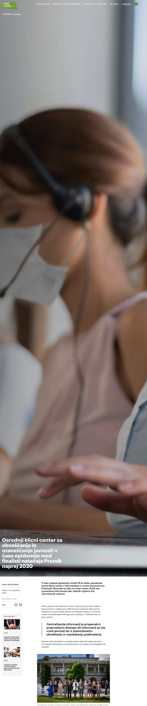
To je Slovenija (43, 4)
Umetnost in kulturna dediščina (67, 4)
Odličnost (114, 4)
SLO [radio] (136, 4)
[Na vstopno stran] (9, 6)
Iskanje (144, 4)
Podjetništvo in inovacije (95, 4)
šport (6, 633)
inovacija (17, 14)
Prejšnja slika (40, 681)
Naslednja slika (107, 681)
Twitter (20, 604)
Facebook (16, 604)
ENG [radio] (139, 4)
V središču (126, 4)
